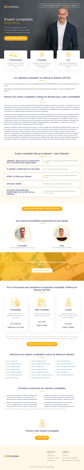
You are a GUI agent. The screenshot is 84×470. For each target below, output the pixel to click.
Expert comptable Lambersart (64, 369)
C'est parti (42, 438)
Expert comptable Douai (38, 366)
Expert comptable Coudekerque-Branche (42, 375)
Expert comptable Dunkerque (13, 363)
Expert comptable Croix (12, 377)
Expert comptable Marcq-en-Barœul (66, 366)
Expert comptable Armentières (14, 372)
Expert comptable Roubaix (63, 361)
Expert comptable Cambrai (13, 369)
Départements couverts (53, 458)
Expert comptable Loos (63, 372)
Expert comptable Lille (12, 361)
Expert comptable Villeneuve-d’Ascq (41, 363)
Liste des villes (51, 455)
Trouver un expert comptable (42, 344)
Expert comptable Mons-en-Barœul (41, 377)
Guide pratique (51, 460)
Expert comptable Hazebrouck (14, 375)
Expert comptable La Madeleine (65, 375)
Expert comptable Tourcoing (39, 361)
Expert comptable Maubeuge (39, 369)
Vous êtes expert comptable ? (70, 458)
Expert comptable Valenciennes (65, 363)
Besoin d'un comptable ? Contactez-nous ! (42, 209)
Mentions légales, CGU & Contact (71, 460)
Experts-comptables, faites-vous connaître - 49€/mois (59, 6)
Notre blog (65, 455)
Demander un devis (16, 38)
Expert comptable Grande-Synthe (40, 372)
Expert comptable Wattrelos (13, 366)
